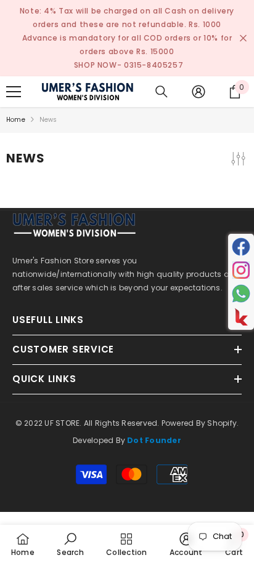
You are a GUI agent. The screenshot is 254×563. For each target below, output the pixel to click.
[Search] (161, 91)
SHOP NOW (95, 65)
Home (15, 119)
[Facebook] (241, 247)
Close (243, 38)
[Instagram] (241, 270)
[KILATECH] (241, 317)
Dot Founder (154, 440)
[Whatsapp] (241, 293)
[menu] (13, 91)
